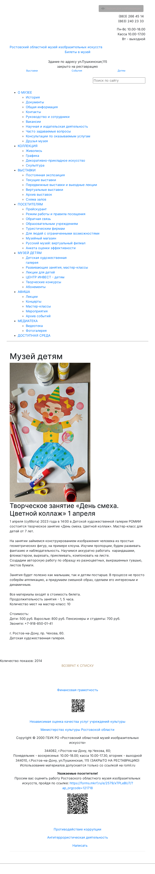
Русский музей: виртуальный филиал (55, 243)
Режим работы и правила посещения (55, 214)
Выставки (32, 70)
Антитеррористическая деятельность (77, 837)
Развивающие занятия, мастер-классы (57, 267)
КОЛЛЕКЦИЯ (28, 146)
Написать (80, 845)
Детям (121, 70)
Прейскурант (36, 209)
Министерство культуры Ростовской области (77, 730)
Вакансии (33, 122)
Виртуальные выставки (44, 190)
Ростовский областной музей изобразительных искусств (56, 47)
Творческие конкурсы (43, 282)
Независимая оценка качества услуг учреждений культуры (77, 721)
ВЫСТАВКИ (27, 170)
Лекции (32, 297)
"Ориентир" (125, 869)
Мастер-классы (38, 306)
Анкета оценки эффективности (51, 248)
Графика (32, 156)
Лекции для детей (40, 272)
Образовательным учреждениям (52, 224)
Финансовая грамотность (77, 690)
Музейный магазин (41, 238)
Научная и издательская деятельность (57, 126)
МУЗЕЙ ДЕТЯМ (30, 253)
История (33, 97)
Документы (35, 102)
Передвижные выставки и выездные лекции (61, 185)
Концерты (33, 301)
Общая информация (42, 107)
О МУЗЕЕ (25, 92)
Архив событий (38, 316)
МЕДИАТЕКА (28, 321)
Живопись (34, 151)
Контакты (33, 112)
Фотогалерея (36, 331)
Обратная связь (38, 219)
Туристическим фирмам (45, 228)
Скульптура (35, 165)
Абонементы (36, 287)
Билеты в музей (77, 52)
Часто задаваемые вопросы (48, 131)
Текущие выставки (41, 180)
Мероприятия (37, 311)
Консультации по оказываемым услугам (58, 136)
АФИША (24, 292)
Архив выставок (39, 194)
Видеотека (34, 326)
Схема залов (36, 199)
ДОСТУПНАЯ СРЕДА (34, 335)
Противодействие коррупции (77, 829)
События (77, 70)
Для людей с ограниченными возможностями (62, 233)
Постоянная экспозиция (45, 175)
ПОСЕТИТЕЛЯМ (30, 204)
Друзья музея (37, 141)
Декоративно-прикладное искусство (55, 160)
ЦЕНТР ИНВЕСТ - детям (45, 277)
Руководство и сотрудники (48, 117)
